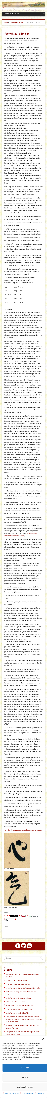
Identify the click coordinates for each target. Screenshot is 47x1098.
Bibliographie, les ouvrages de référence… (20, 1005)
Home (6, 22)
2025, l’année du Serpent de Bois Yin (18, 998)
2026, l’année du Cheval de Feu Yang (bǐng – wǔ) (23, 988)
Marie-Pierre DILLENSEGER (15, 1002)
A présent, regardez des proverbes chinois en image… (23, 830)
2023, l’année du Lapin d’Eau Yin (17, 1013)
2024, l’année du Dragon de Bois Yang (19, 1009)
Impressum (40, 1094)
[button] (43, 1039)
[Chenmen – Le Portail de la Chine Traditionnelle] (23, 5)
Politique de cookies (12, 1094)
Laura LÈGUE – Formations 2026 (17, 981)
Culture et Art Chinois (16, 22)
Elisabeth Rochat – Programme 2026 (18, 984)
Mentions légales (27, 1094)
